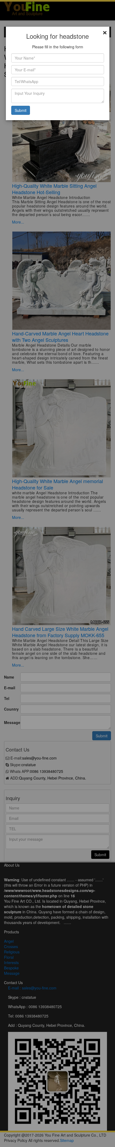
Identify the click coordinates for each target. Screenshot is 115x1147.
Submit (20, 110)
